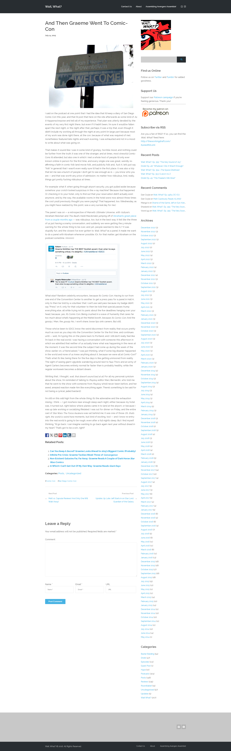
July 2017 (145, 486)
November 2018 (148, 422)
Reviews (144, 682)
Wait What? (146, 698)
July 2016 (145, 533)
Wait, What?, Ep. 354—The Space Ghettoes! (160, 170)
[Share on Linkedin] (65, 435)
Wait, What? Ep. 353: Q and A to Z (156, 174)
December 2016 (148, 514)
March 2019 (146, 406)
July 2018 (145, 438)
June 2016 (145, 538)
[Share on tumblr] (69, 435)
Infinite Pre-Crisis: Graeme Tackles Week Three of (84, 455)
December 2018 (148, 418)
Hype (143, 670)
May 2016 (145, 542)
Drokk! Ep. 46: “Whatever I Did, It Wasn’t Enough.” (162, 166)
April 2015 (145, 593)
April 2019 (145, 402)
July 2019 (145, 390)
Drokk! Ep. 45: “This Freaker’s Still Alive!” (158, 178)
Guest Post (146, 666)
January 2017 (146, 510)
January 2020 (147, 367)
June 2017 (145, 490)
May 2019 (145, 398)
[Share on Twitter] (51, 435)
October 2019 (147, 378)
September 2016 (148, 526)
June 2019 (145, 394)
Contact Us (126, 6)
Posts (61, 473)
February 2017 (147, 506)
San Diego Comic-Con (67, 481)
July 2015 (145, 581)
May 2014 (145, 637)
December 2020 (148, 323)
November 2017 (148, 470)
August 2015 (146, 577)
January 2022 (147, 271)
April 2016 (145, 546)
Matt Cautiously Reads (167, 199)
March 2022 (146, 263)
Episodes (145, 662)
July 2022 (145, 247)
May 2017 (145, 494)
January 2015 (146, 605)
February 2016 (147, 553)
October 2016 (147, 522)
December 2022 (148, 227)
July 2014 (145, 629)
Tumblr (170, 77)
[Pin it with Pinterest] (60, 435)
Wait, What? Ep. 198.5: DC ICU (166, 195)
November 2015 (148, 565)
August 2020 (146, 339)
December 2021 (148, 275)
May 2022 (145, 255)
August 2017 (146, 482)
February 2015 (147, 601)
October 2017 (147, 474)
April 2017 (145, 498)
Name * (49, 584)
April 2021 (145, 307)
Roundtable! (146, 686)
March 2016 (146, 549)
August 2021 (146, 291)
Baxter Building (147, 654)
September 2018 (148, 430)
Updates (144, 694)
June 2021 (145, 299)
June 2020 (145, 347)
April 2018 (145, 450)
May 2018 (145, 446)
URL (108, 584)
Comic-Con (50, 481)
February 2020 (147, 363)
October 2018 (147, 426)
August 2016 (146, 530)
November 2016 (148, 518)
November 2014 (148, 613)
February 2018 (147, 458)
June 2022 (145, 251)
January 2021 (146, 319)
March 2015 (146, 597)
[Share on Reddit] (56, 435)
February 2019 (147, 410)
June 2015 (145, 585)
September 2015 (148, 573)
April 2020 (145, 355)
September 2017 (148, 478)
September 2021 (148, 287)
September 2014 (148, 621)
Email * (78, 584)
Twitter (158, 77)
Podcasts (145, 674)
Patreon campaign (163, 97)
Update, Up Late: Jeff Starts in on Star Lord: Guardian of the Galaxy (115, 500)
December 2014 (148, 609)
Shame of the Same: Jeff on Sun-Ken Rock (171, 203)
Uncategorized (73, 473)
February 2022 (147, 267)
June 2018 (145, 442)
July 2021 (145, 295)
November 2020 (148, 327)
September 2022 (148, 239)
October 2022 (147, 235)
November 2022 (148, 231)
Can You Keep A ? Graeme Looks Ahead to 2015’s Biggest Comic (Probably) (93, 451)
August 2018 (146, 434)
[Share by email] (74, 435)
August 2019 (146, 386)
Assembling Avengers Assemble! (161, 6)
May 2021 (145, 303)
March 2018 (146, 454)
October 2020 (147, 331)
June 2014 (145, 633)
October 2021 (147, 283)
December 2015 (148, 561)
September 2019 (148, 382)
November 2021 (148, 279)
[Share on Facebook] (47, 435)
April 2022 (145, 259)
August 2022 (146, 243)
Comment (50, 539)
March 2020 (146, 359)
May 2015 (145, 589)
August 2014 (146, 625)
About (139, 6)
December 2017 (148, 466)
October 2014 (147, 617)
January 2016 (147, 557)
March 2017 (146, 502)
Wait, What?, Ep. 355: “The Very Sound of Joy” (161, 162)
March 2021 (146, 311)
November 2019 (148, 375)
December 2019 (148, 371)
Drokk (143, 658)
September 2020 (148, 335)
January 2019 (147, 414)
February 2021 (147, 315)
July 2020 (145, 343)
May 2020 (145, 351)
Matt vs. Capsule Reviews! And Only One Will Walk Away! (68, 500)
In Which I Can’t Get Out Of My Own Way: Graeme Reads (85, 466)
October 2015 (147, 569)
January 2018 (147, 462)
